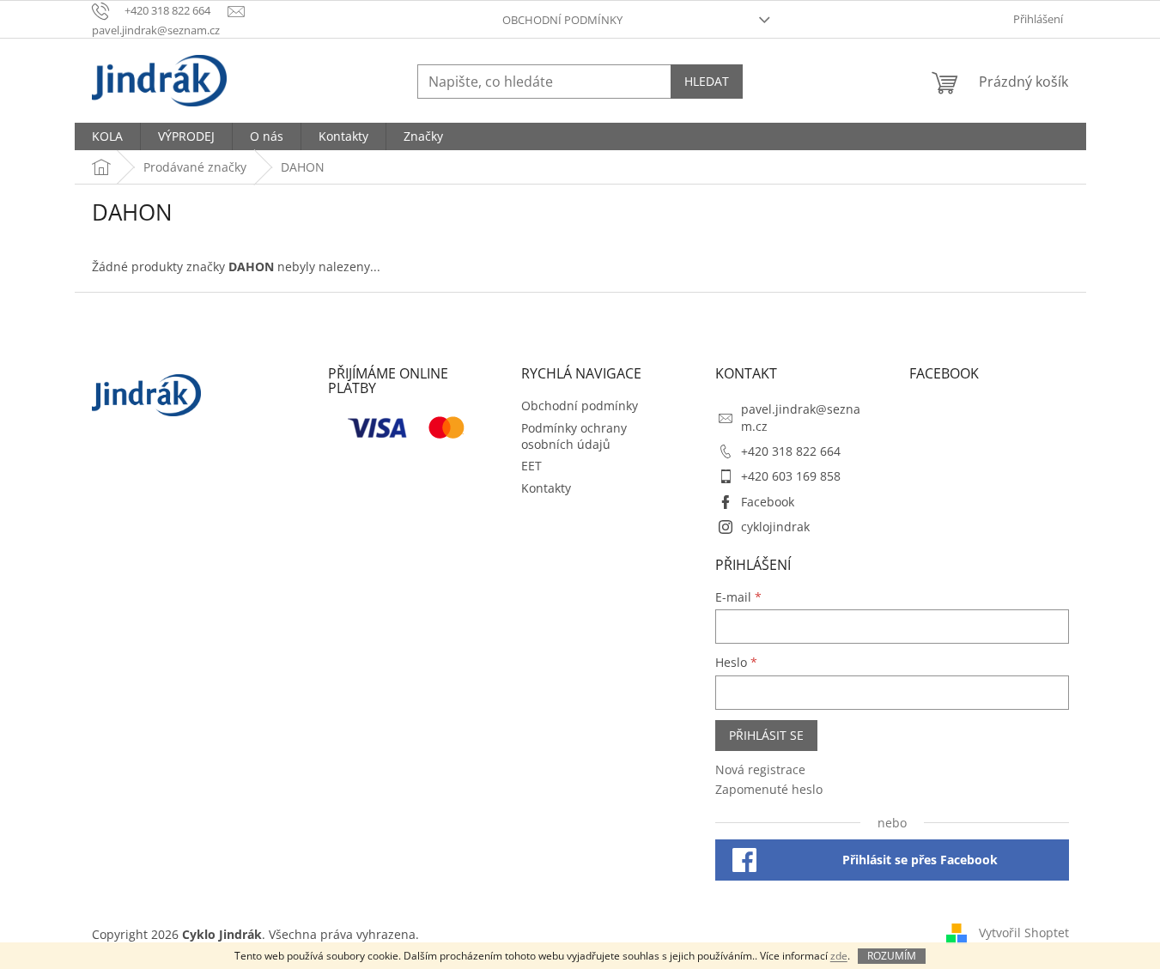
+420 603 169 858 (791, 476)
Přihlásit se (766, 735)
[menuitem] (107, 136)
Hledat (706, 81)
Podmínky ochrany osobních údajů (574, 436)
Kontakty (546, 488)
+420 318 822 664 (791, 451)
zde (838, 955)
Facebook (767, 502)
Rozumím (891, 955)
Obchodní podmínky (562, 19)
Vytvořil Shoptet (1024, 932)
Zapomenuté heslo (769, 789)
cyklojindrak (775, 526)
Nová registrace (760, 769)
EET (531, 465)
